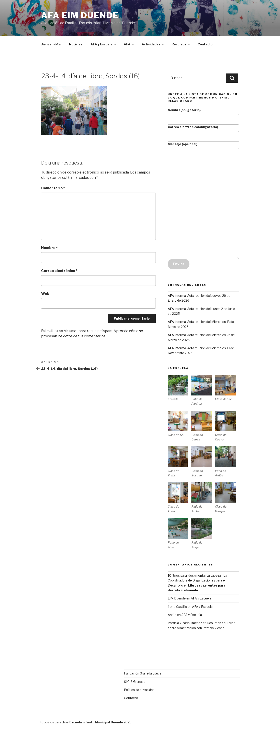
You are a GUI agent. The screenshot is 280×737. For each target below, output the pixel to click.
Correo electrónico (59, 271)
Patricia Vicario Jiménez (185, 623)
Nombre (49, 248)
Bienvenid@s (51, 44)
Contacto (205, 44)
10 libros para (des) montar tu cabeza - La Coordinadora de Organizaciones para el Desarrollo (197, 580)
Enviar (178, 264)
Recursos (179, 44)
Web (45, 294)
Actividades (151, 44)
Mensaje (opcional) (182, 144)
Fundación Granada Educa (142, 673)
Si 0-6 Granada (134, 681)
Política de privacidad (139, 690)
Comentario (53, 188)
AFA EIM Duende (80, 15)
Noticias (75, 44)
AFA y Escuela (101, 44)
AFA (127, 44)
